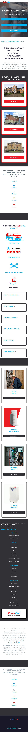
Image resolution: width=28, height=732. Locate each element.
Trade (14, 550)
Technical (14, 474)
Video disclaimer (14, 602)
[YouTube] (17, 719)
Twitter (14, 194)
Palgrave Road (14, 129)
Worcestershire (15, 41)
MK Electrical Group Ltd (16, 641)
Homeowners (14, 547)
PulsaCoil (14, 512)
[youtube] (14, 204)
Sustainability (14, 576)
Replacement (14, 30)
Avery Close (14, 101)
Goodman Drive (14, 157)
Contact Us (14, 565)
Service (14, 542)
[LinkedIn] (12, 719)
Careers (14, 571)
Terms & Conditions (14, 600)
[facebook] (14, 179)
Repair (14, 398)
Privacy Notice (14, 589)
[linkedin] (14, 185)
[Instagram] (15, 719)
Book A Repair (14, 19)
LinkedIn (14, 187)
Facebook (14, 181)
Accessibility (14, 591)
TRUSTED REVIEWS (14, 257)
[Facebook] (10, 719)
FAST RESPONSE (14, 243)
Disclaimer (14, 597)
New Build (14, 553)
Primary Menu (25, 2)
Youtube (14, 207)
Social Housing (14, 556)
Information (14, 580)
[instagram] (14, 198)
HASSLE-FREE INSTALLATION (14, 272)
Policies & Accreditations (14, 605)
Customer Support (14, 544)
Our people (14, 573)
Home (2, 41)
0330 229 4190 (8, 529)
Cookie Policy (14, 594)
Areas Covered (8, 41)
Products (14, 532)
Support (14, 24)
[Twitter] (14, 719)
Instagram (14, 200)
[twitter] (14, 191)
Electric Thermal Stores (14, 535)
